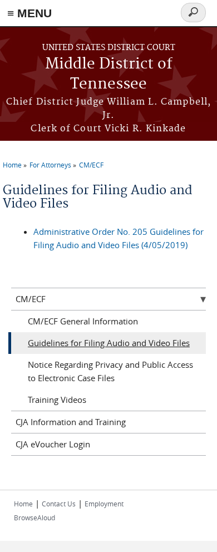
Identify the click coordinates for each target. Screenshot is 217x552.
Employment (104, 503)
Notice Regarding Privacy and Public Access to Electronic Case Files (110, 371)
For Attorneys (50, 164)
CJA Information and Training (71, 421)
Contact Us (59, 503)
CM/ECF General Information (83, 321)
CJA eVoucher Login (53, 444)
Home (12, 164)
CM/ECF (91, 164)
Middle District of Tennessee (108, 74)
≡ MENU (29, 13)
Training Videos (57, 399)
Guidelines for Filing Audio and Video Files (109, 342)
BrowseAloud (34, 517)
